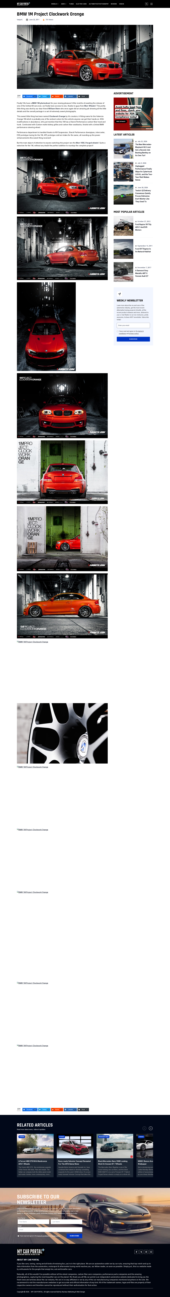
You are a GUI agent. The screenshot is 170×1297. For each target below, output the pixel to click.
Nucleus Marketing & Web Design (73, 1292)
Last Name (54, 1218)
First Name (21, 1218)
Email (19, 1226)
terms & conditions (43, 1236)
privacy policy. (134, 334)
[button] (150, 1128)
